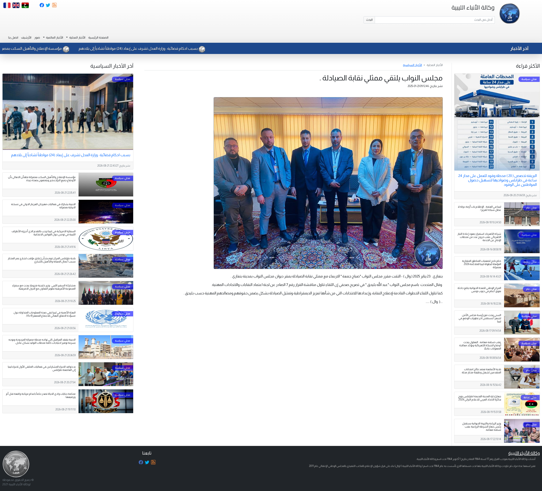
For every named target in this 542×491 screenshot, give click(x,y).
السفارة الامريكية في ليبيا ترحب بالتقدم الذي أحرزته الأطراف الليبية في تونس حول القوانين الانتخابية (44, 233)
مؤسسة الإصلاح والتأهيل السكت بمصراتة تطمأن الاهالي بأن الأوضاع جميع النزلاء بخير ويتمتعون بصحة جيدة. (42, 179)
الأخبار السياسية (412, 65)
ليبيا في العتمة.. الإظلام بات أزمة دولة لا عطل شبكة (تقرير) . (479, 208)
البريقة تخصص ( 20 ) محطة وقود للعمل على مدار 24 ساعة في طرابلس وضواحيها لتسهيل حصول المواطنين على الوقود (497, 180)
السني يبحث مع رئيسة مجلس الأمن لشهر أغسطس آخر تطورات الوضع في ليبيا (480, 318)
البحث (369, 19)
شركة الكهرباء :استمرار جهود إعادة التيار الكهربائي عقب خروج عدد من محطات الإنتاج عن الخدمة (479, 237)
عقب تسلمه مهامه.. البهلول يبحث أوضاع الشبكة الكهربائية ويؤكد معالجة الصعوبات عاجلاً (480, 345)
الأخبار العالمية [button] (54, 37)
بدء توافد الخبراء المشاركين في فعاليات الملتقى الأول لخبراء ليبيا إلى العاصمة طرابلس (42, 368)
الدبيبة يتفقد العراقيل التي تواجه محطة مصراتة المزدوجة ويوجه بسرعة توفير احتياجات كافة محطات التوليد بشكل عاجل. (42, 341)
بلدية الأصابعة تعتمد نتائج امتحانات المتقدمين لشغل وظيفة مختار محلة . (481, 371)
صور (37, 37)
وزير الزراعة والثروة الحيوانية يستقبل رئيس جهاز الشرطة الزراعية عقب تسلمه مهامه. (481, 426)
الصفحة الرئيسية (98, 37)
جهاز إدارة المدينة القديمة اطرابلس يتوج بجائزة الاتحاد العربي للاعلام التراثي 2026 (479, 398)
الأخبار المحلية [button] (77, 37)
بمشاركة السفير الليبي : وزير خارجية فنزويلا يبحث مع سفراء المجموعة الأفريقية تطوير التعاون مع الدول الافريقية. (44, 287)
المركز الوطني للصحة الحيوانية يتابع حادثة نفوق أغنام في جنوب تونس (479, 290)
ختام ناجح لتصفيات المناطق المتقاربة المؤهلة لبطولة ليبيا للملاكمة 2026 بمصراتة (481, 264)
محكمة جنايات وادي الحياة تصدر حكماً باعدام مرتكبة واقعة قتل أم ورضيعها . (41, 395)
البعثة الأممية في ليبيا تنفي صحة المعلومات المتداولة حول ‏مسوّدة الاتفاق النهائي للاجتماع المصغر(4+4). (45, 314)
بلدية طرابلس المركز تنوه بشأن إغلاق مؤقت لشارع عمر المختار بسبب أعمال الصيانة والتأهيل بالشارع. (42, 260)
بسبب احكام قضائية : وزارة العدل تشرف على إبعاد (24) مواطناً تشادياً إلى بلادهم (192, 48)
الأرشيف (26, 37)
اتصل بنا (13, 37)
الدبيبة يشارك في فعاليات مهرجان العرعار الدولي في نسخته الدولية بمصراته (43, 206)
